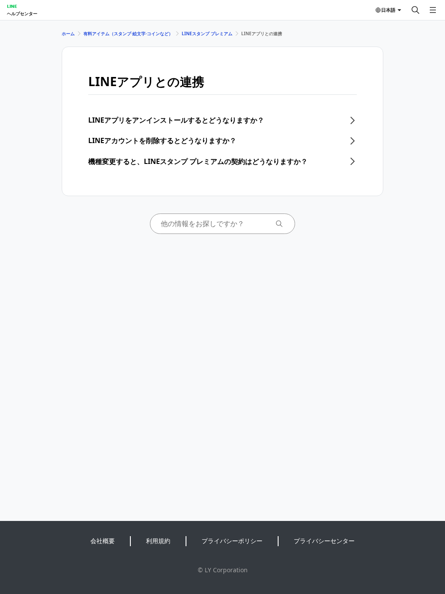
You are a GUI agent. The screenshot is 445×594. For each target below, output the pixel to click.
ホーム (68, 33)
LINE (12, 6)
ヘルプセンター (22, 13)
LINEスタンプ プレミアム (207, 33)
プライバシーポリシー (232, 541)
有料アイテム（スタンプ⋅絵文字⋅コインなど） (128, 33)
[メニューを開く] (433, 10)
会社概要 (102, 541)
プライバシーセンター (324, 541)
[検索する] (415, 10)
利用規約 (158, 541)
